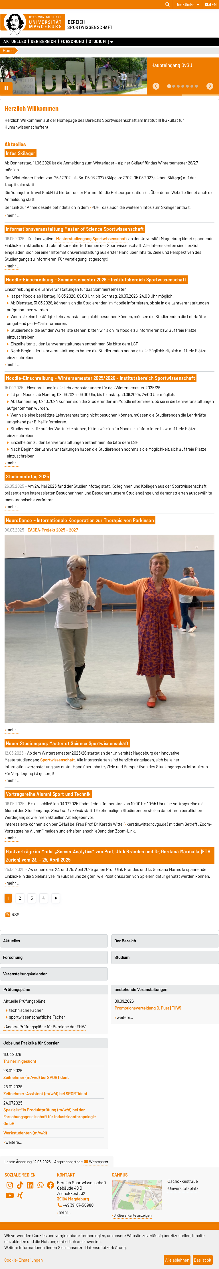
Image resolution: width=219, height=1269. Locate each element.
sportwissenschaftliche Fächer (37, 1017)
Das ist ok (202, 1260)
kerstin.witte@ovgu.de (147, 824)
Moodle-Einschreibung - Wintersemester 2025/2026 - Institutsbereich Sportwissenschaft (100, 378)
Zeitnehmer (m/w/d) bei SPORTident (36, 1077)
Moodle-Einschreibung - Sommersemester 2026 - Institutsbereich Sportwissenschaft (96, 279)
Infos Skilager (20, 153)
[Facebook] (51, 1185)
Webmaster (98, 1161)
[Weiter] (56, 898)
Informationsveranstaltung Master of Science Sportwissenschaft (75, 229)
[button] (156, 86)
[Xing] (20, 1195)
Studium (97, 41)
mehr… (64, 1212)
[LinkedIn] (30, 1185)
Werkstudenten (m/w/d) (25, 1133)
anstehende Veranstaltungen (141, 989)
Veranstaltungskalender (25, 974)
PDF (95, 207)
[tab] (169, 86)
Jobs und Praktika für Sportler (31, 1043)
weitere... (13, 1142)
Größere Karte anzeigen (132, 1215)
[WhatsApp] (40, 1185)
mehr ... (13, 215)
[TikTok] (20, 1185)
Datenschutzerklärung (105, 1247)
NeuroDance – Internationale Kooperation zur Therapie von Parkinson (80, 520)
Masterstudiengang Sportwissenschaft (91, 238)
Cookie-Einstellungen (23, 1260)
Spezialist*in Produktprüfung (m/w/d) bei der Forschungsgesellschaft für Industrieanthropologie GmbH (49, 1117)
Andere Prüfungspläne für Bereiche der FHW (45, 1026)
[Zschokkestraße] (137, 1208)
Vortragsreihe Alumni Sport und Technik (48, 794)
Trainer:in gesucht (19, 1061)
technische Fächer (26, 1010)
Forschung (72, 41)
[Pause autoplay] (6, 88)
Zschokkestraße (183, 1181)
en (214, 4)
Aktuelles (14, 41)
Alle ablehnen (177, 1260)
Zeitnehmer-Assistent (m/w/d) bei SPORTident (45, 1093)
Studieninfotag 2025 (27, 476)
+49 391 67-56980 (78, 1205)
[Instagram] (10, 1185)
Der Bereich (43, 41)
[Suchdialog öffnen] (167, 4)
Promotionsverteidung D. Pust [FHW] (148, 1008)
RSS (15, 914)
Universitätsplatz (183, 1188)
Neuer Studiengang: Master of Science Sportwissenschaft (67, 743)
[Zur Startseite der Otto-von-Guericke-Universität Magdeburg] (33, 24)
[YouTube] (10, 1195)
